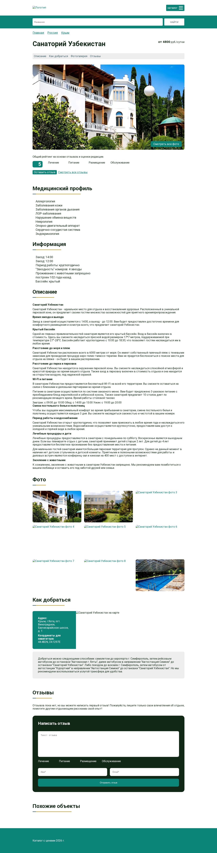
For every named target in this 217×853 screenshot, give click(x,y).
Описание (40, 56)
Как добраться (58, 56)
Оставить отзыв (44, 172)
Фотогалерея (79, 56)
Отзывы (95, 56)
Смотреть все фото (166, 144)
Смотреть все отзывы (73, 172)
